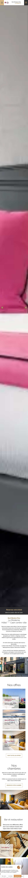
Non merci (4, 876)
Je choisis (10, 876)
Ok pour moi (17, 876)
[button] (2, 308)
